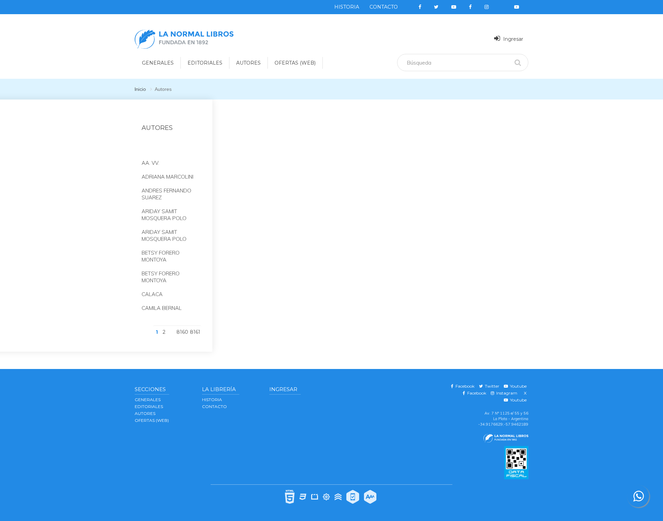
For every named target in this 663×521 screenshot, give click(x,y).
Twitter (491, 386)
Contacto (383, 7)
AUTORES (248, 63)
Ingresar (512, 39)
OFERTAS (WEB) (295, 63)
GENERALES (158, 63)
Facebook (463, 386)
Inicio (140, 89)
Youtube (517, 386)
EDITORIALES (205, 63)
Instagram (505, 393)
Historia (346, 7)
